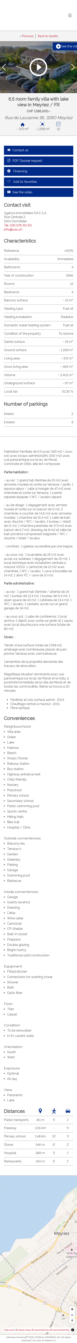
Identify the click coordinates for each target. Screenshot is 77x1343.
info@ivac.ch (13, 229)
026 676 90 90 (18, 225)
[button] (4, 67)
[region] (38, 1255)
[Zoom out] (72, 1315)
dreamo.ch (50, 1340)
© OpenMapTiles (41, 1330)
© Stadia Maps (23, 1330)
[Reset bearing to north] (72, 1321)
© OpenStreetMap (59, 1330)
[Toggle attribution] (72, 1330)
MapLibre (9, 1330)
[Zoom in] (72, 1309)
